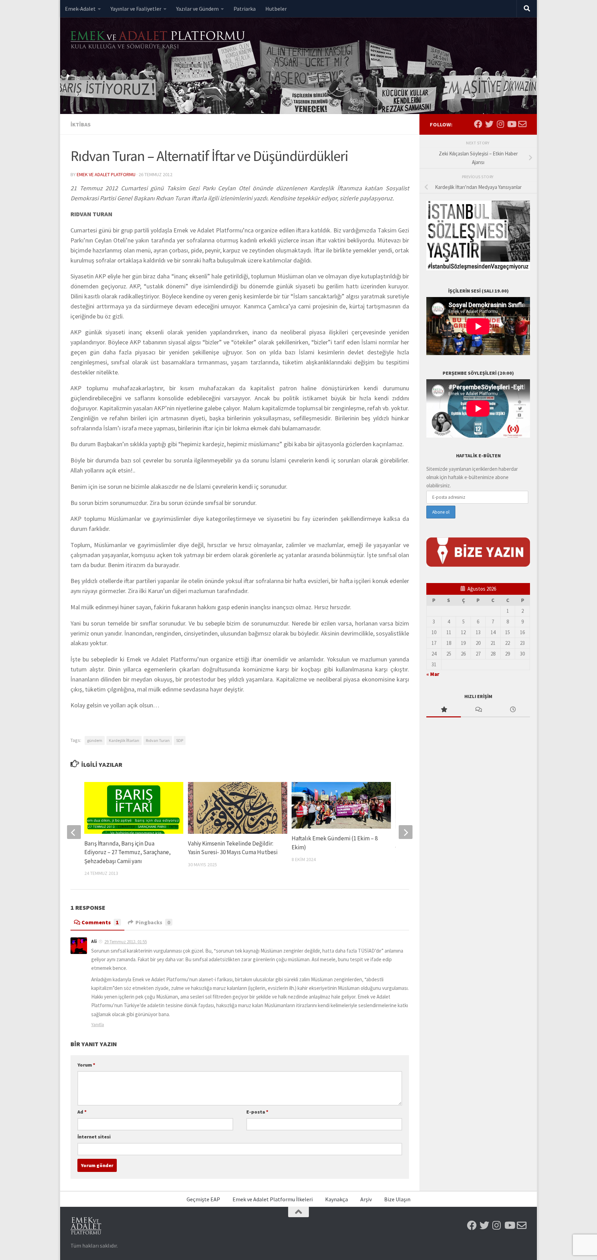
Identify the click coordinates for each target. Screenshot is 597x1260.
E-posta (257, 1112)
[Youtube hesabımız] (511, 124)
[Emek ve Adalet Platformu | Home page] (158, 40)
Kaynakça (336, 1199)
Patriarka (245, 8)
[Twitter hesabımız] (489, 124)
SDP (179, 740)
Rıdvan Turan (158, 740)
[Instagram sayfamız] (500, 124)
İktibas (80, 124)
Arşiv (366, 1199)
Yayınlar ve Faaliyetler (136, 8)
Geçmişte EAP (203, 1199)
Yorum (86, 1065)
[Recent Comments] (478, 710)
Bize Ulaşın (397, 1199)
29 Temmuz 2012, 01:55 (125, 942)
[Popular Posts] (443, 710)
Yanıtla (97, 1025)
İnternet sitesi (94, 1137)
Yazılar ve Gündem (197, 8)
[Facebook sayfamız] (478, 124)
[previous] (74, 832)
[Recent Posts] (512, 710)
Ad (82, 1112)
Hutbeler (276, 8)
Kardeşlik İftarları (124, 740)
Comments (100, 922)
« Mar (432, 674)
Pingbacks (152, 922)
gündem (94, 740)
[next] (406, 832)
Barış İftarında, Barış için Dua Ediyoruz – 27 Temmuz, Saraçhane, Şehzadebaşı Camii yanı (127, 852)
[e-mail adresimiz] (522, 124)
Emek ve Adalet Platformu (106, 174)
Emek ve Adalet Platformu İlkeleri (273, 1199)
